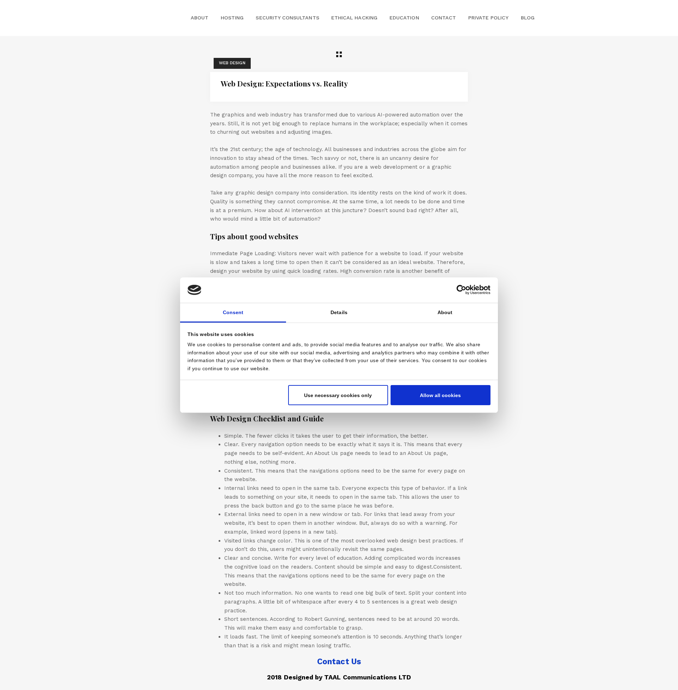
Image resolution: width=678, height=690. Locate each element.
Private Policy (488, 17)
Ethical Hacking (354, 17)
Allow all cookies (440, 395)
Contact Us (339, 661)
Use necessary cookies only (338, 395)
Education (404, 17)
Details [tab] (339, 312)
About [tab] (445, 312)
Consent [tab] (233, 312)
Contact (443, 17)
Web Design (232, 62)
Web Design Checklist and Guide (267, 418)
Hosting (232, 17)
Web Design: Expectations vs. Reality (284, 83)
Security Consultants (287, 17)
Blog (528, 17)
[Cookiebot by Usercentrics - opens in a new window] (459, 290)
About (199, 17)
